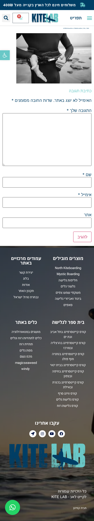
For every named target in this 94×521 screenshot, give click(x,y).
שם (86, 174)
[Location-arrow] (32, 433)
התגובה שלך (79, 110)
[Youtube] (51, 433)
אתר (87, 215)
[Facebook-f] (61, 433)
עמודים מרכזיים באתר (26, 260)
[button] (5, 55)
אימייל (84, 195)
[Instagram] (42, 433)
